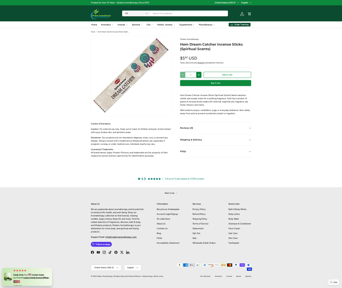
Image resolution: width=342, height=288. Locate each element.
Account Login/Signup (167, 214)
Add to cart (227, 75)
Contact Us (162, 228)
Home (94, 24)
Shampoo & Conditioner (239, 223)
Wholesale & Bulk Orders (204, 243)
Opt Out (196, 233)
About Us (161, 223)
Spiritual (136, 24)
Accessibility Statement (168, 243)
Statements (198, 228)
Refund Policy (199, 214)
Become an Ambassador (168, 209)
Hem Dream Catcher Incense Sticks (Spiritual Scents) (114, 32)
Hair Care (233, 233)
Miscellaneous (205, 24)
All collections (163, 219)
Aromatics (106, 24)
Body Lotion (234, 214)
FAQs (159, 238)
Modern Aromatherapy (189, 39)
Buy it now (215, 83)
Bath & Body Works (237, 209)
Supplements (185, 24)
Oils (148, 24)
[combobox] (175, 13)
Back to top (170, 193)
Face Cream (234, 228)
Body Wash (233, 219)
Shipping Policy (200, 219)
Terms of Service (200, 223)
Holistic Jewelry (164, 24)
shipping (200, 63)
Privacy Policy (199, 209)
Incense (121, 24)
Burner (238, 276)
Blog (159, 233)
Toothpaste (233, 243)
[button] (249, 14)
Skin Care (233, 238)
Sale (195, 238)
